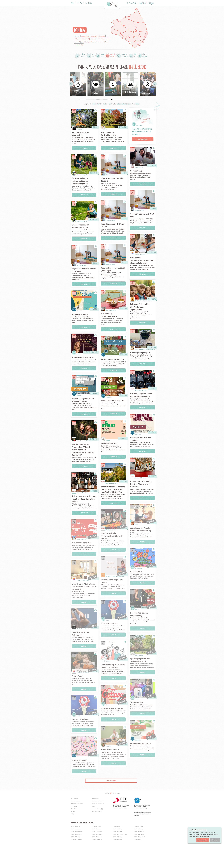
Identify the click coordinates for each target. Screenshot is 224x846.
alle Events (96, 104)
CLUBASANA (136, 571)
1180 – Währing (138, 826)
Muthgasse (94, 39)
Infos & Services (75, 801)
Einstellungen (215, 840)
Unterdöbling (103, 42)
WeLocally (123, 805)
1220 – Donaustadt (139, 837)
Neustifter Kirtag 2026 (82, 543)
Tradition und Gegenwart (83, 357)
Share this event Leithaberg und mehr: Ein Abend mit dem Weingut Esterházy (113, 489)
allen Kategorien (123, 104)
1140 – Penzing (117, 831)
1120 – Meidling (117, 826)
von (104, 104)
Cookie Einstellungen (98, 803)
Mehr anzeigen (111, 781)
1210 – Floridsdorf (139, 834)
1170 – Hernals (117, 839)
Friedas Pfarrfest (79, 760)
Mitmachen (84, 148)
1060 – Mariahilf (96, 826)
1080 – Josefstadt (97, 831)
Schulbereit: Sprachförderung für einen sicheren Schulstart (141, 260)
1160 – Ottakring (118, 837)
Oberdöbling (85, 42)
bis (110, 104)
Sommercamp (136, 171)
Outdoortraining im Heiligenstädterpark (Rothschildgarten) (81, 181)
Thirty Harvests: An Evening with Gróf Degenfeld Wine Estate (84, 499)
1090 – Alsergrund (97, 834)
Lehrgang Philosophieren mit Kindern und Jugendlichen (141, 307)
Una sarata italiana (109, 623)
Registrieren (143, 3)
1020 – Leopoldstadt (76, 831)
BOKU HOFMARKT (109, 443)
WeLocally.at (74, 798)
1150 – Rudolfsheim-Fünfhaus (120, 834)
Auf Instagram (96, 808)
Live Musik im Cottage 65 (112, 708)
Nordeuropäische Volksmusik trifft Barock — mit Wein (112, 536)
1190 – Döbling (138, 829)
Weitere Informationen (203, 836)
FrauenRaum (77, 676)
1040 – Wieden (75, 837)
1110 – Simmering (97, 839)
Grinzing (93, 36)
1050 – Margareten (76, 839)
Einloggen (151, 3)
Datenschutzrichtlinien (98, 801)
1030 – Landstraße (76, 834)
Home (72, 3)
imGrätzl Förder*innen (112, 793)
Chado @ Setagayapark (140, 352)
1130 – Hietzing (117, 829)
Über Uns (73, 808)
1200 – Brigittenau (139, 831)
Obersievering (94, 42)
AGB (93, 806)
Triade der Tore (136, 702)
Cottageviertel (85, 36)
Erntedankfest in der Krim (112, 359)
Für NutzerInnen (131, 3)
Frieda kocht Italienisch (140, 743)
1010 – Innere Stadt (76, 829)
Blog (72, 814)
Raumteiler (138, 805)
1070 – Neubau (96, 829)
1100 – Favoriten (97, 837)
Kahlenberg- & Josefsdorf (82, 39)
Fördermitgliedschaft (77, 803)
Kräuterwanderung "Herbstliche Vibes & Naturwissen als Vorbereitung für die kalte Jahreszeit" (83, 449)
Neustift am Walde (103, 39)
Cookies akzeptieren (203, 840)
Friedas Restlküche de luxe (112, 400)
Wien (77, 36)
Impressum (95, 798)
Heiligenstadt (101, 36)
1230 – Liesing (138, 839)
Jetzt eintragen (142, 139)
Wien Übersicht (75, 826)
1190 (136, 104)
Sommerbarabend (80, 314)
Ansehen (84, 554)
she (74, 806)
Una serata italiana (80, 719)
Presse (73, 811)
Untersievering (79, 44)
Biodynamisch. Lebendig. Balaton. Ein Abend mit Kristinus (141, 484)
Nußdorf (77, 42)
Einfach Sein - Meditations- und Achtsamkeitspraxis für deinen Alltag (84, 586)
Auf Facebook (96, 811)
